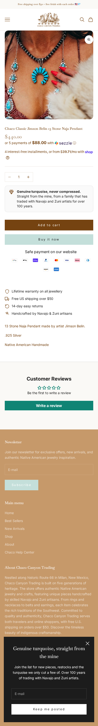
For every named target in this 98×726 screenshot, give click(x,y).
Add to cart (49, 225)
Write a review (49, 405)
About (9, 544)
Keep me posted (49, 709)
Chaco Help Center (19, 552)
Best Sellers (14, 521)
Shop (9, 536)
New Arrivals (14, 529)
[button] (49, 143)
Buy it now (48, 239)
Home (9, 513)
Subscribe (21, 485)
